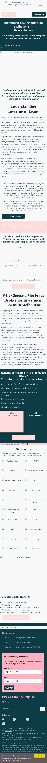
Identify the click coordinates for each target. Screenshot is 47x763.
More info (19, 760)
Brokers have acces (9, 327)
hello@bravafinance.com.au (26, 638)
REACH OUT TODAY (23, 286)
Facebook (33, 719)
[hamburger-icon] (40, 6)
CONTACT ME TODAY (13, 45)
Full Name (8, 668)
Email (6, 677)
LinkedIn (7, 719)
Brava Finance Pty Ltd (18, 697)
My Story (5, 702)
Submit (9, 687)
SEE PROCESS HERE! (13, 216)
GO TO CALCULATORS (16, 618)
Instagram (20, 719)
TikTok (7, 724)
